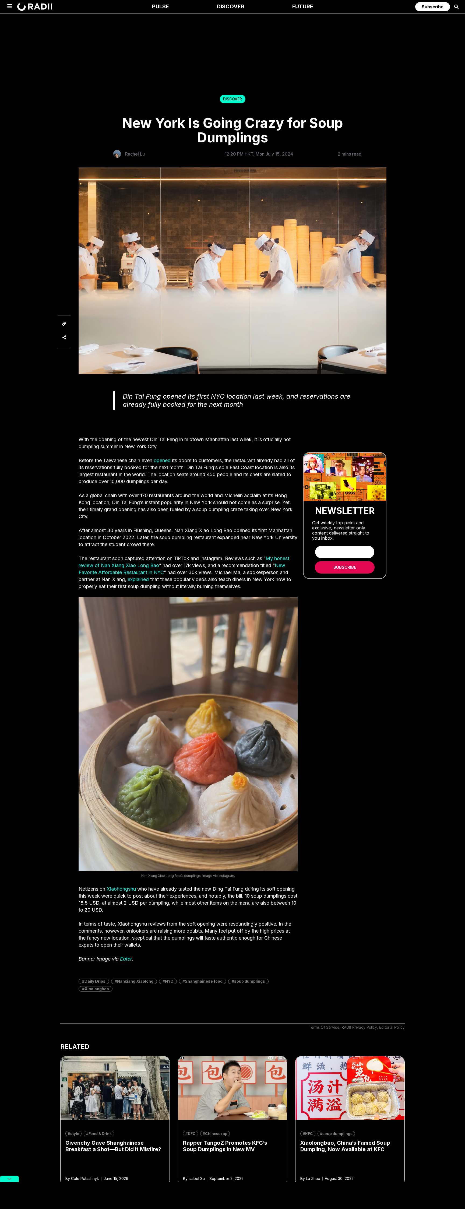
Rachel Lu (135, 154)
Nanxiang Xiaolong (135, 981)
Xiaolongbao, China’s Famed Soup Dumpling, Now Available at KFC (345, 1146)
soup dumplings (249, 981)
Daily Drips (94, 981)
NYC (169, 981)
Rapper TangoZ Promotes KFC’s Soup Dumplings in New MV (225, 1146)
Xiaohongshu (121, 889)
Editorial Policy (392, 1027)
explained (138, 579)
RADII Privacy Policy (359, 1027)
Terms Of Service (324, 1027)
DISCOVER (232, 99)
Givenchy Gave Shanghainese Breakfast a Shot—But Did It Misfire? (113, 1146)
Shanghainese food (204, 981)
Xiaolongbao (96, 988)
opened (162, 460)
